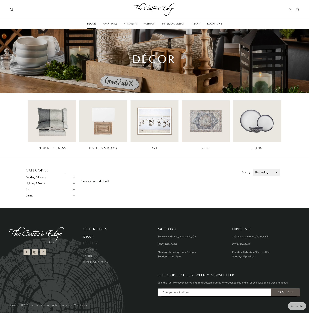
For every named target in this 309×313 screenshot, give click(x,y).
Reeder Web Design (76, 305)
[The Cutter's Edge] (154, 9)
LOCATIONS (214, 23)
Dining (29, 195)
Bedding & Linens (36, 177)
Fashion (89, 256)
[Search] (12, 9)
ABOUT (196, 23)
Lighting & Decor (35, 183)
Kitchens (90, 249)
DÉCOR (91, 23)
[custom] (26, 252)
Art (27, 189)
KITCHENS (130, 23)
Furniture (91, 243)
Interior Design (96, 262)
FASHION (149, 23)
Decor (88, 236)
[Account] (289, 9)
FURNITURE (110, 23)
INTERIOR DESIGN (173, 23)
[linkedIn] (43, 252)
